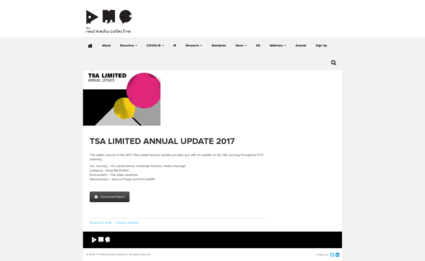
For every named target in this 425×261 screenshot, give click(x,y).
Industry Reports (127, 223)
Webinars (277, 46)
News (240, 46)
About (106, 46)
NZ (258, 46)
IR (174, 46)
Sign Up (321, 46)
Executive (127, 46)
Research (193, 46)
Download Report (112, 197)
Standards (219, 46)
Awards (301, 46)
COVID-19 (154, 46)
